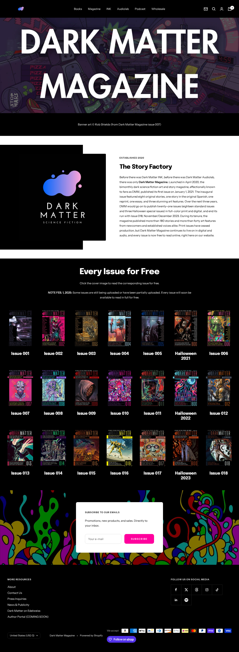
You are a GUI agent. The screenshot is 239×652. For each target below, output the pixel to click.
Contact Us (14, 593)
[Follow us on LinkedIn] (176, 600)
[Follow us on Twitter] (186, 590)
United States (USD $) (22, 635)
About (11, 587)
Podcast (140, 9)
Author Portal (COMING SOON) (28, 616)
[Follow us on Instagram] (207, 590)
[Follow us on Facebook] (176, 590)
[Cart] (230, 9)
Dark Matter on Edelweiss (23, 610)
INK (108, 9)
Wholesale (158, 9)
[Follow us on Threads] (196, 590)
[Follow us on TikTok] (217, 590)
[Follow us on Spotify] (186, 600)
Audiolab (123, 9)
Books (78, 9)
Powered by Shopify (91, 635)
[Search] (213, 9)
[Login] (221, 8)
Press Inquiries (16, 599)
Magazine (94, 9)
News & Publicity (18, 605)
